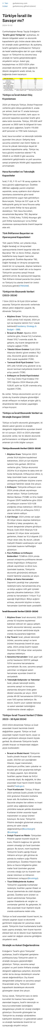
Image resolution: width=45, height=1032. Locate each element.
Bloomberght (28, 829)
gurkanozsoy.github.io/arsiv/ (24, 6)
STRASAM (23, 286)
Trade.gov (19, 786)
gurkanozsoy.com (20, 3)
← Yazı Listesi (5, 4)
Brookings (12, 832)
